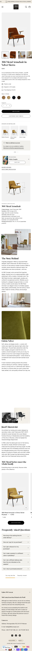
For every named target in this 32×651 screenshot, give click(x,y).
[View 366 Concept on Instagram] (12, 635)
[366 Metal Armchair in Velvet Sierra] (5, 55)
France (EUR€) (12, 640)
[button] (26, 7)
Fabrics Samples (13, 159)
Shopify (23, 643)
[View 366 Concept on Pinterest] (20, 635)
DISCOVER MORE (16, 522)
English (20, 640)
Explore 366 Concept (7, 592)
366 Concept (13, 643)
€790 (12, 514)
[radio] (4, 98)
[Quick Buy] (26, 507)
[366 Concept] (16, 6)
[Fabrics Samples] (5, 160)
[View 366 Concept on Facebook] (16, 635)
